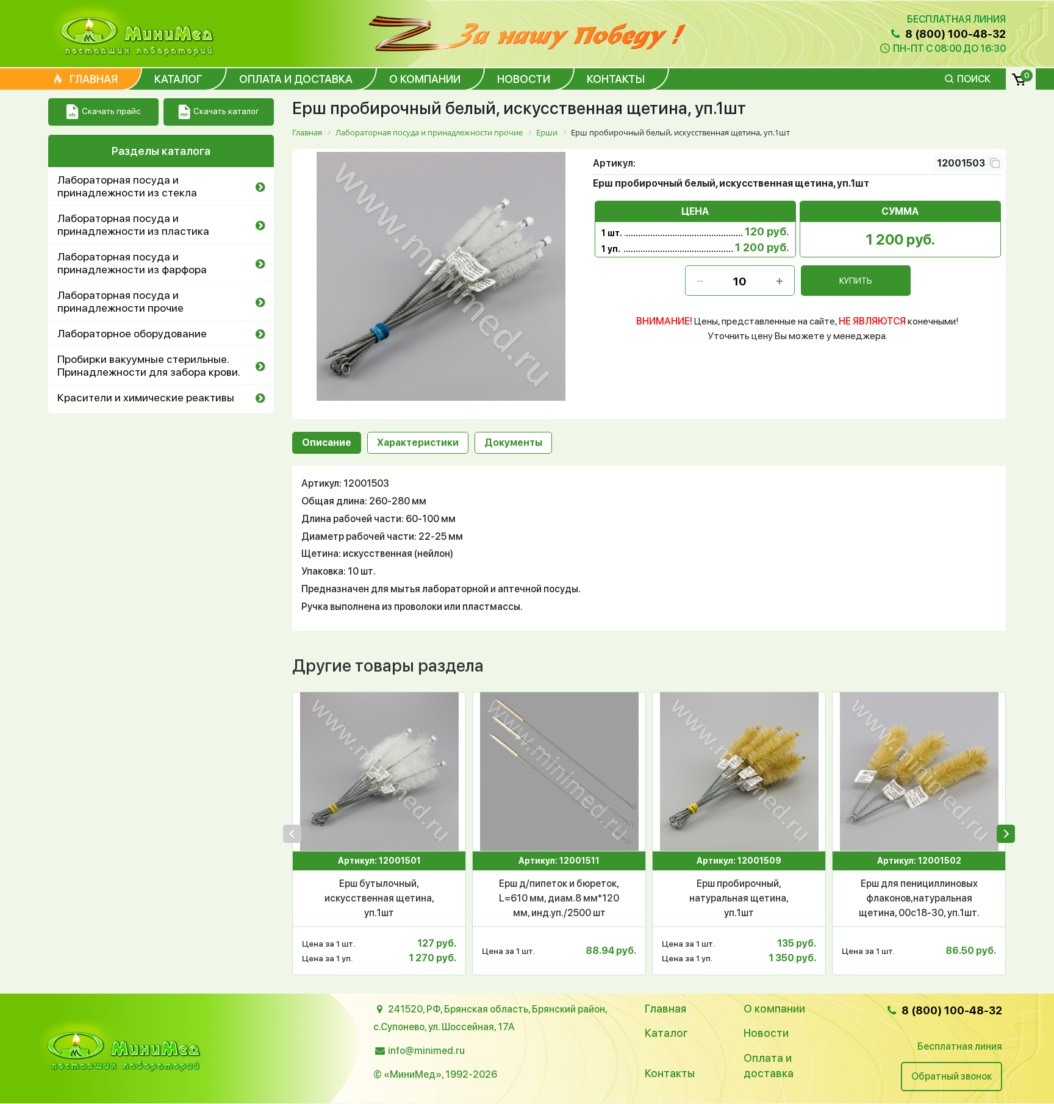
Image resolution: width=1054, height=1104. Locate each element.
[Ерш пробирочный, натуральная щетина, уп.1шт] (739, 771)
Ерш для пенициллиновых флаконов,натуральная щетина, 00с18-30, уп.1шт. (919, 898)
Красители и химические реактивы (145, 397)
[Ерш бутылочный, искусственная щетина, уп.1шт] (379, 771)
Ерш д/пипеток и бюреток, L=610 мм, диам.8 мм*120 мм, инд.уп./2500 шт (559, 898)
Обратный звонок (951, 1076)
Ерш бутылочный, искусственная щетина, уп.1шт (379, 898)
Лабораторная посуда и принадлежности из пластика (133, 224)
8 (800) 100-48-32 (954, 33)
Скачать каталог (226, 111)
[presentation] (292, 834)
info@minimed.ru (426, 1050)
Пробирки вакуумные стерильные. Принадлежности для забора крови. (148, 365)
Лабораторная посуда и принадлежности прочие (120, 301)
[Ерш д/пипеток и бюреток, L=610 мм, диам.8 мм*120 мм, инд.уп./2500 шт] (559, 771)
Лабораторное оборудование (132, 333)
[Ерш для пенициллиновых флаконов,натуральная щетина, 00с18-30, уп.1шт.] (919, 771)
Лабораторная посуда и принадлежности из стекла (127, 186)
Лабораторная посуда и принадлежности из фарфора (132, 263)
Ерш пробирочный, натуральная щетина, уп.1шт (739, 898)
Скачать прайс (111, 111)
